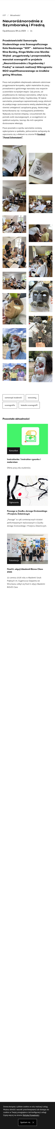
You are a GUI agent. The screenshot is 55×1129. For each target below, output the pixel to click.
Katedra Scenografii (29, 405)
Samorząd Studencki (13, 397)
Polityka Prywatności (31, 1115)
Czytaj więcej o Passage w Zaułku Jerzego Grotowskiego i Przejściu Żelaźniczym (27, 501)
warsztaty (32, 397)
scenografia (10, 405)
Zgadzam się (25, 1122)
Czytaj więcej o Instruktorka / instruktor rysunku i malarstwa (27, 446)
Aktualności (15, 15)
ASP (4, 15)
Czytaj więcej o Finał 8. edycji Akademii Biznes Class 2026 (27, 561)
